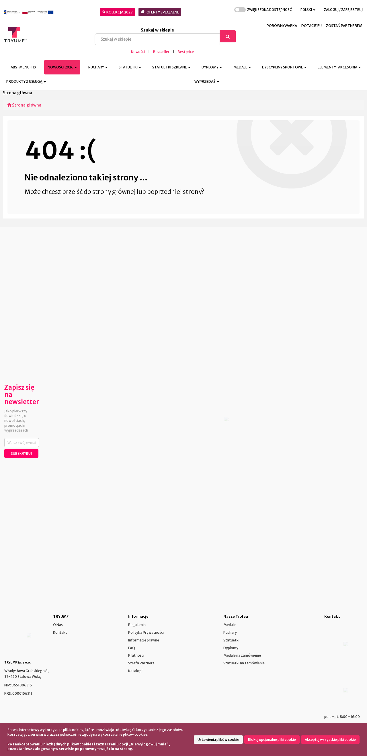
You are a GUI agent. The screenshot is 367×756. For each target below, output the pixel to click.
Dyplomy (230, 648)
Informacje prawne (143, 640)
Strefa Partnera (141, 663)
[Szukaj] (228, 36)
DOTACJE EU (311, 25)
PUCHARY (96, 67)
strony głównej (114, 192)
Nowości (138, 52)
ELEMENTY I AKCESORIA (338, 67)
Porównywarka (282, 25)
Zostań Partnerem (344, 25)
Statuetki (231, 640)
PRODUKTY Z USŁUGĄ (24, 81)
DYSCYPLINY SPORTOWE (283, 67)
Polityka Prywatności (146, 632)
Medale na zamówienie (242, 655)
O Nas (58, 625)
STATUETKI (128, 67)
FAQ (131, 648)
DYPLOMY (210, 67)
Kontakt (60, 632)
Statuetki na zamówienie (244, 663)
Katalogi (135, 671)
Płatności (136, 655)
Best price (186, 52)
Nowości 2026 (61, 67)
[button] (308, 10)
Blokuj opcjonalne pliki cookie (272, 739)
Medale (229, 625)
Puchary (230, 632)
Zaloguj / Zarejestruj (343, 10)
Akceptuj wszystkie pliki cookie (330, 739)
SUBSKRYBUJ (21, 453)
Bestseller (161, 52)
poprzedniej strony (174, 192)
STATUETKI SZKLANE (170, 67)
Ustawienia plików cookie (218, 739)
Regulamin (137, 625)
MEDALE (240, 67)
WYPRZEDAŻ (205, 81)
